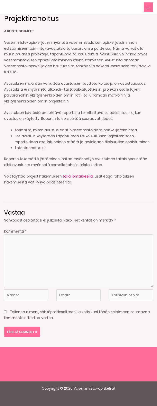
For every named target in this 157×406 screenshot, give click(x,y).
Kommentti (15, 231)
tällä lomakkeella (78, 176)
